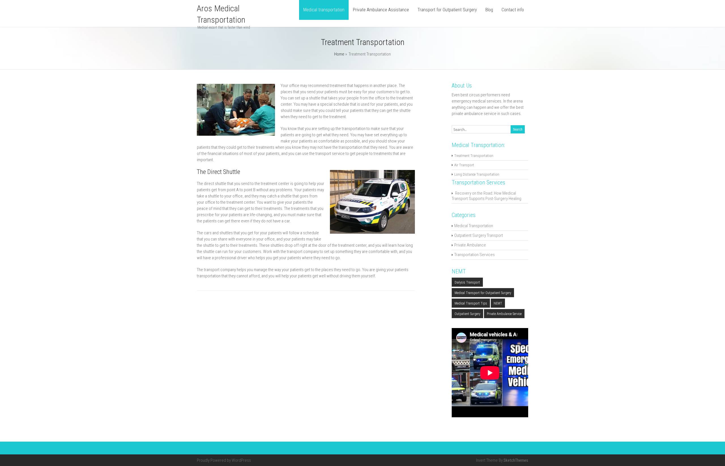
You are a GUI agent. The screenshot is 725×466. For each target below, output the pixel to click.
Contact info (513, 9)
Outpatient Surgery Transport (478, 235)
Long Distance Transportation (476, 174)
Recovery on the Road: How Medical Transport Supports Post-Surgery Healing (486, 196)
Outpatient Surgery (467, 314)
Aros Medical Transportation (221, 14)
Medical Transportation (473, 225)
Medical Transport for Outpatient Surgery (483, 293)
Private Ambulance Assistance (381, 9)
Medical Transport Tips (471, 303)
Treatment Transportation (473, 156)
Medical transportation (323, 9)
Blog (489, 9)
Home (339, 54)
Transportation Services (474, 254)
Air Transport (464, 165)
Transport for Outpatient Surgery (447, 9)
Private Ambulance (470, 245)
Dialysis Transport (467, 282)
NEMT (498, 303)
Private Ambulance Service (504, 314)
